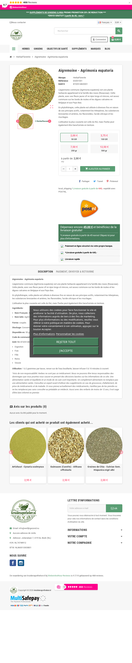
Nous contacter (19, 22)
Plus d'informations (44, 333)
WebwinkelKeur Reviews (59, 575)
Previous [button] (11, 452)
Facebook (13, 563)
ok (115, 508)
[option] (28, 455)
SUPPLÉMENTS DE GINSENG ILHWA (46, 12)
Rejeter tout (66, 342)
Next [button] (121, 452)
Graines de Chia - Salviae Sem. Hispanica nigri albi (104, 468)
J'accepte (66, 351)
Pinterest (114, 181)
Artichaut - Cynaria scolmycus (28, 466)
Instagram (21, 563)
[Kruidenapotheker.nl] (16, 34)
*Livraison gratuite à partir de (85, 188)
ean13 (61, 84)
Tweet (100, 181)
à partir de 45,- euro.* (74, 15)
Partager (86, 181)
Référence (63, 81)
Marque (62, 77)
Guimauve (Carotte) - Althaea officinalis (66, 468)
